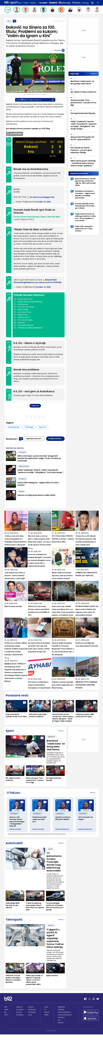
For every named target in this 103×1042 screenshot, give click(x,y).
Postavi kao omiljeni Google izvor (29, 100)
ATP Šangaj (29, 427)
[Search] (98, 3)
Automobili (32, 1012)
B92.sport (58, 50)
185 (72, 203)
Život (6, 1015)
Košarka (33, 3)
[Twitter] (89, 999)
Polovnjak (31, 899)
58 (14, 21)
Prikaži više (35, 405)
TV (45, 1009)
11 (13, 492)
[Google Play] (91, 1012)
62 (22, 802)
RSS (59, 1020)
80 (14, 452)
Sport (6, 1009)
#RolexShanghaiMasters (24, 282)
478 (72, 179)
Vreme (46, 1015)
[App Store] (91, 1018)
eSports (31, 1007)
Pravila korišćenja (64, 1012)
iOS (49, 971)
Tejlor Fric (42, 427)
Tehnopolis (32, 1009)
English (46, 1012)
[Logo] (11, 2)
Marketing (61, 1007)
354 (72, 191)
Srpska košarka (24, 466)
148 (72, 214)
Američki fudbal (13, 774)
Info (5, 1007)
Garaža (50, 849)
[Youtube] (98, 999)
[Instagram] (94, 999)
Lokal (30, 1015)
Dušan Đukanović (62, 829)
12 (45, 802)
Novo (20, 3)
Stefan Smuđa (15, 829)
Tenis (9, 21)
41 (14, 466)
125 (14, 479)
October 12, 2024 (43, 201)
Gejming (31, 971)
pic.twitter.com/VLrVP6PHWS (48, 282)
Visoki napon (12, 899)
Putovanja (20, 1009)
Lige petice (51, 737)
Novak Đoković (13, 427)
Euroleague (86, 3)
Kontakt (61, 1023)
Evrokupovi (22, 452)
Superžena (19, 1015)
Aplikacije (61, 1017)
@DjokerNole (51, 279)
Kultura (19, 1012)
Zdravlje (19, 1007)
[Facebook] (85, 999)
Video (46, 1007)
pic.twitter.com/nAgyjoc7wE (42, 197)
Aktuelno (51, 899)
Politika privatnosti (65, 1015)
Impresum (61, 1009)
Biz (5, 1012)
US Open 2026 (12, 710)
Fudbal (25, 3)
